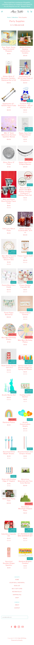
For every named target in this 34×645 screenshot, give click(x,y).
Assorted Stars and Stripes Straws (25, 452)
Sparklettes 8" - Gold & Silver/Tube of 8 (8, 105)
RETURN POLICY (17, 591)
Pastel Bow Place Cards (9, 286)
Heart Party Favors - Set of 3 (8, 366)
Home (9, 17)
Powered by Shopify (16, 640)
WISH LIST (17, 585)
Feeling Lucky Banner (25, 396)
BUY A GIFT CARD (17, 588)
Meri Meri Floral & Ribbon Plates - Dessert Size (9, 258)
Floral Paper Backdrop (9, 313)
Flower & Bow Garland (25, 313)
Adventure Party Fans (8, 499)
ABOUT (17, 605)
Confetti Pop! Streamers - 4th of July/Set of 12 (25, 105)
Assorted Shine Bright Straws (9, 452)
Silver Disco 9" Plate (9, 163)
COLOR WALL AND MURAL (17, 582)
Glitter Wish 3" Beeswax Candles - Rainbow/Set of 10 (8, 78)
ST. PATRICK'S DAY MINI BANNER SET (25, 535)
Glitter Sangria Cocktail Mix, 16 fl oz (25, 230)
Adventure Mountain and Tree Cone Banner (25, 481)
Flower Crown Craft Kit (25, 257)
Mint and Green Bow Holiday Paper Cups (8, 201)
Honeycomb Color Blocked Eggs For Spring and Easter (25, 367)
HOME (17, 579)
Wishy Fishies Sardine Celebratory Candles (25, 50)
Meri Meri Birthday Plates (9, 338)
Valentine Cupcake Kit (8, 535)
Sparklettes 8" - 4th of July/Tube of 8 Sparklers (25, 78)
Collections (15, 17)
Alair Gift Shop (22, 638)
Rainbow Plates (9, 422)
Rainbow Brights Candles (25, 562)
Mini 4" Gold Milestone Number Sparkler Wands (9, 135)
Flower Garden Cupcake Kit (25, 286)
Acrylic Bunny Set (9, 395)
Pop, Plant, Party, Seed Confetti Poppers (9, 49)
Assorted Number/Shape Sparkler (9, 563)
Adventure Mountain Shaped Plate (25, 508)
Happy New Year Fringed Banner (25, 163)
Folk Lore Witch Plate (9, 229)
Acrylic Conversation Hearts (25, 424)
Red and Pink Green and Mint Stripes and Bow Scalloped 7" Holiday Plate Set (25, 191)
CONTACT (17, 608)
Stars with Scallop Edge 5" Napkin (9, 480)
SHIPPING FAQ (17, 594)
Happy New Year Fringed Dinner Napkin (25, 135)
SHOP (17, 597)
